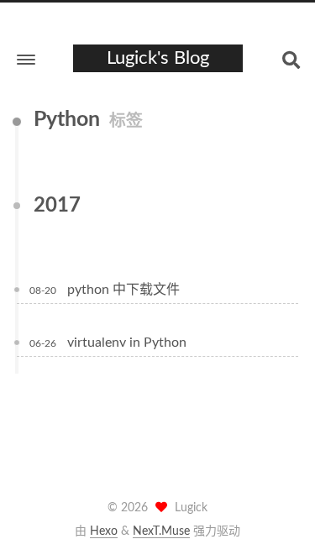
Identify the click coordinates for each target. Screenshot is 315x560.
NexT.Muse (161, 531)
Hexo (104, 531)
